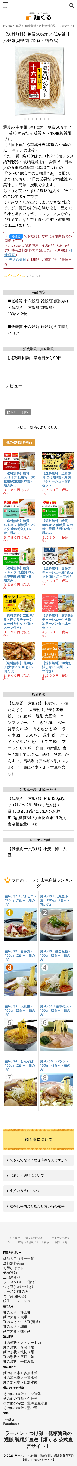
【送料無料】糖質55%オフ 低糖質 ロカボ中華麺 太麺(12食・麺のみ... (57, 527)
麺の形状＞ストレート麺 (22, 1342)
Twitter (9, 1419)
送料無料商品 (47, 25)
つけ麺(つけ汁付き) (18, 1287)
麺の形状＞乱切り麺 (18, 1352)
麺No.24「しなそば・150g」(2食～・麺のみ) (21, 1065)
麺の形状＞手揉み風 (18, 1361)
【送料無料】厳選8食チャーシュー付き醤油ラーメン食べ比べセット (57, 621)
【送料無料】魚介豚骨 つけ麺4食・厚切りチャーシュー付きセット (56, 479)
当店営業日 (18, 259)
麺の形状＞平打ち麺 (18, 1356)
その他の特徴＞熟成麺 (20, 1408)
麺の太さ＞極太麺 (17, 1312)
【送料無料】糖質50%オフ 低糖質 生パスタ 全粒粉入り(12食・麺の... (19, 527)
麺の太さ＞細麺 (15, 1326)
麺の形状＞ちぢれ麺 (18, 1347)
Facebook (11, 1423)
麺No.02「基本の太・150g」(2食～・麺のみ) (56, 1010)
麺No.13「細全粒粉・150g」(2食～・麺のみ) (55, 955)
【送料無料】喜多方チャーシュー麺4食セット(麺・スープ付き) (58, 572)
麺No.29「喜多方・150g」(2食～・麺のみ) (20, 955)
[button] (7, 80)
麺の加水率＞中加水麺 (20, 1377)
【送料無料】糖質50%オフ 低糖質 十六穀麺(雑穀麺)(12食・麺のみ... (19, 479)
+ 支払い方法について (23, 1191)
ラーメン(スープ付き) (20, 1282)
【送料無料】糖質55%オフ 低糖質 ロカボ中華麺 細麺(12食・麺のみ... (19, 574)
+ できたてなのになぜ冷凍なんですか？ (37, 1160)
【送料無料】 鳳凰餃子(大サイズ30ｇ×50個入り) (19, 667)
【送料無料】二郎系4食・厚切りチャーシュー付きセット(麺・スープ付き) (19, 621)
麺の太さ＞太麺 (15, 1317)
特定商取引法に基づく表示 (33, 1242)
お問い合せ (61, 1242)
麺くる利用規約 (34, 1237)
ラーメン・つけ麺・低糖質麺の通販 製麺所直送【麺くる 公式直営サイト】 (38, 1439)
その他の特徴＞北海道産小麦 (25, 1403)
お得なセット (66, 25)
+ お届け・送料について (25, 1175)
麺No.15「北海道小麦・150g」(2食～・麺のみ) (55, 900)
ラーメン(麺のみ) (16, 1291)
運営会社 (15, 1237)
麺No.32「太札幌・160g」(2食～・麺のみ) (20, 1010)
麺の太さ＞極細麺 (17, 1331)
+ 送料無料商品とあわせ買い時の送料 (35, 1206)
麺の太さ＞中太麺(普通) (21, 1321)
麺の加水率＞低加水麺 (20, 1382)
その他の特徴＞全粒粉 (20, 1398)
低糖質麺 (30, 25)
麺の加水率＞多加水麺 (20, 1373)
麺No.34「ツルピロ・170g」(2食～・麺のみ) (21, 900)
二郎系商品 (11, 1277)
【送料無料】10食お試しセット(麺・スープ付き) (57, 667)
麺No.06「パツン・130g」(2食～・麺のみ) (55, 1065)
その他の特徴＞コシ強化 (22, 1394)
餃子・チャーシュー (18, 1301)
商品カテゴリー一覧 (18, 1258)
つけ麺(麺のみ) (14, 1296)
